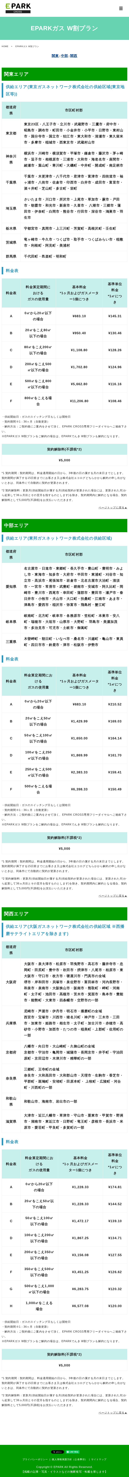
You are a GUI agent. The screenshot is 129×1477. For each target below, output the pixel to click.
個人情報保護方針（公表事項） (69, 1459)
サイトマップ (98, 1459)
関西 (73, 56)
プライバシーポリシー (35, 1459)
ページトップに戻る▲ (113, 507)
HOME (5, 46)
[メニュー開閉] (121, 8)
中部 (64, 56)
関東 (55, 56)
